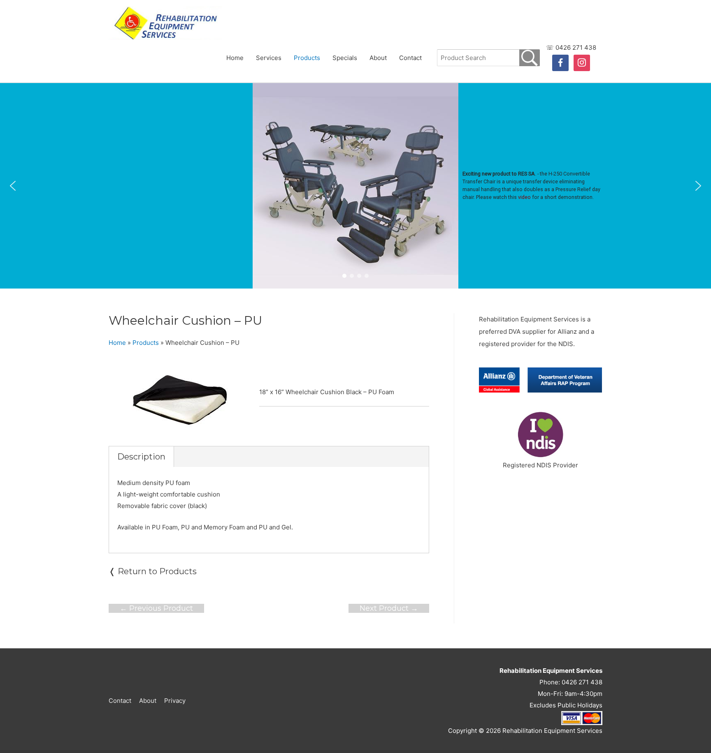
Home (235, 58)
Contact (410, 58)
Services (268, 58)
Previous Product (156, 608)
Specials (344, 58)
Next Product (389, 608)
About (378, 58)
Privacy (175, 700)
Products (307, 58)
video (524, 197)
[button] (12, 185)
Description (141, 457)
